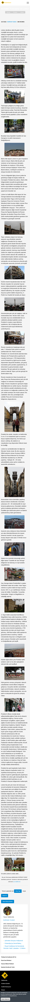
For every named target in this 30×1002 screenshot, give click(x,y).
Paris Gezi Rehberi (6, 960)
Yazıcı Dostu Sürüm (8, 901)
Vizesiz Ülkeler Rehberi (7, 963)
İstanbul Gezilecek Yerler (8, 967)
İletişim (3, 990)
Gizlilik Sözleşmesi (6, 986)
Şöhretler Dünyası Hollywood (14, 940)
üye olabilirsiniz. (17, 881)
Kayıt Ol (5, 895)
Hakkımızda (4, 980)
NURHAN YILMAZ (11, 21)
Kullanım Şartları (5, 983)
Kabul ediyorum (5, 999)
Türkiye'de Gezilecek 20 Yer (8, 957)
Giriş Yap (18, 891)
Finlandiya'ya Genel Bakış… (13, 943)
